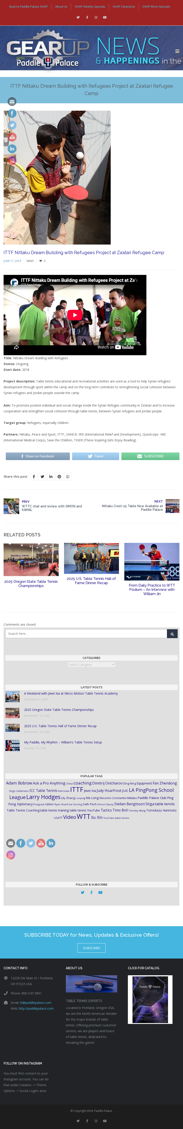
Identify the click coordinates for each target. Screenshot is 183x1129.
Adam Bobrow (19, 783)
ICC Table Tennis (43, 790)
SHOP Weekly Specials (90, 6)
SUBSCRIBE (91, 948)
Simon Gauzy (105, 804)
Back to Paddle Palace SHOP (28, 6)
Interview (63, 791)
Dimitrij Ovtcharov (107, 783)
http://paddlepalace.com (36, 1008)
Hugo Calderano (19, 791)
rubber (49, 804)
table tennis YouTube (85, 810)
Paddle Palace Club (151, 797)
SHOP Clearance (124, 6)
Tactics (106, 810)
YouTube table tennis (116, 818)
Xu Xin (97, 817)
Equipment (144, 783)
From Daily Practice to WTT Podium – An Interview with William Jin (152, 589)
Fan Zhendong (165, 783)
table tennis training (54, 810)
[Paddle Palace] (88, 51)
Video (69, 817)
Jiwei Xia (90, 790)
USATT (58, 818)
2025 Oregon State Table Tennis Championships (31, 583)
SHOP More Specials (156, 6)
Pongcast (38, 804)
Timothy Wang (137, 810)
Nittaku (132, 798)
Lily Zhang (68, 798)
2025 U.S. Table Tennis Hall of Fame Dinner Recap (91, 581)
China (69, 783)
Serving (77, 804)
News (30, 261)
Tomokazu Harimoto (161, 810)
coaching (82, 783)
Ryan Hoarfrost (63, 804)
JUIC (125, 790)
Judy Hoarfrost (109, 790)
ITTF (76, 789)
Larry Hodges (43, 797)
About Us (61, 6)
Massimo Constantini (113, 798)
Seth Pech (90, 804)
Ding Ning (129, 783)
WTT (83, 816)
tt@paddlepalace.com (35, 1002)
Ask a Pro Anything (49, 783)
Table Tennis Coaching (23, 810)
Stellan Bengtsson (129, 803)
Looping (80, 798)
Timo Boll (120, 810)
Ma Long (92, 798)
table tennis (165, 803)
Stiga (150, 803)
